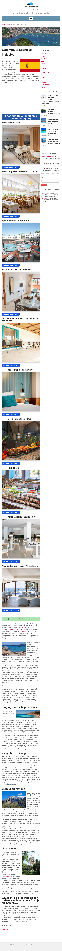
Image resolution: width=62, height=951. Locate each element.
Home (3, 24)
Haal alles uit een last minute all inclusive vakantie (53, 121)
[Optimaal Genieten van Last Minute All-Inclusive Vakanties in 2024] (43, 140)
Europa (8, 24)
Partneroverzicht (31, 10)
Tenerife (23, 627)
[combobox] (50, 181)
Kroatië (43, 63)
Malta (42, 66)
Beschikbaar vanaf (10, 167)
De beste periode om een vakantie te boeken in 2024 (53, 131)
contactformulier (45, 198)
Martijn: (43, 168)
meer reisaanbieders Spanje (18, 619)
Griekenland (44, 58)
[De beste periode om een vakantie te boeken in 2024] (43, 130)
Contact (23, 10)
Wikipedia (5, 929)
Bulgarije (43, 53)
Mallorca (24, 631)
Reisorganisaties (45, 84)
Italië (42, 61)
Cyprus (43, 56)
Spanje (43, 70)
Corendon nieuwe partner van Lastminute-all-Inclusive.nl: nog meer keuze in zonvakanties (50, 99)
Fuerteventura (6, 876)
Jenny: (43, 163)
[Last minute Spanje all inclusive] (31, 37)
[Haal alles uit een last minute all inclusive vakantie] (43, 120)
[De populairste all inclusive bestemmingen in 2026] (43, 111)
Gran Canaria (15, 629)
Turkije (43, 87)
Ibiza (28, 80)
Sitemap (39, 10)
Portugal (43, 68)
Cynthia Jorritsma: (46, 156)
